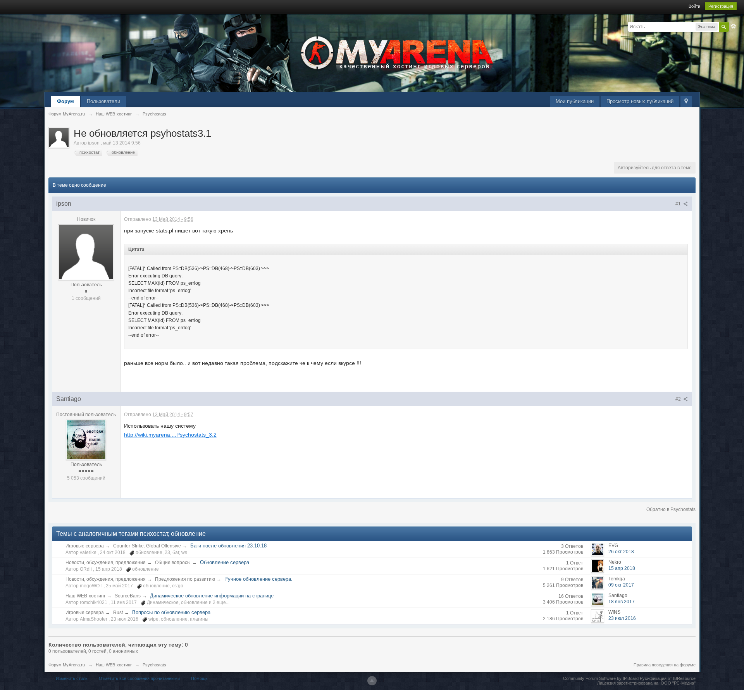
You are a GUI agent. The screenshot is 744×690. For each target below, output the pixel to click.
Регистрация (720, 6)
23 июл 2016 (622, 618)
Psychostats (154, 664)
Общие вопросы (173, 562)
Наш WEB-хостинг (85, 596)
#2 (678, 399)
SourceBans (128, 596)
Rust (118, 612)
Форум (65, 101)
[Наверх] (372, 680)
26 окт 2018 (621, 551)
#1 (678, 203)
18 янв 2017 (621, 601)
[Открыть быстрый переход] (686, 101)
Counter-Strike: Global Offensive (147, 546)
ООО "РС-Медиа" (678, 683)
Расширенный (733, 26)
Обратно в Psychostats (671, 509)
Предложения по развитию (185, 579)
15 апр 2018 (621, 568)
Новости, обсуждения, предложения (105, 562)
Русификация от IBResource (667, 678)
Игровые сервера (84, 546)
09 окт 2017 (621, 585)
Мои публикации (575, 101)
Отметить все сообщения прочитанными (139, 678)
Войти (694, 6)
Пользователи (103, 101)
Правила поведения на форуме (665, 664)
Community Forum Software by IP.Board (601, 678)
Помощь (199, 678)
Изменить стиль (72, 678)
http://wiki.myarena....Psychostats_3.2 (170, 435)
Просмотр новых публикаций (639, 101)
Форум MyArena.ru (66, 664)
